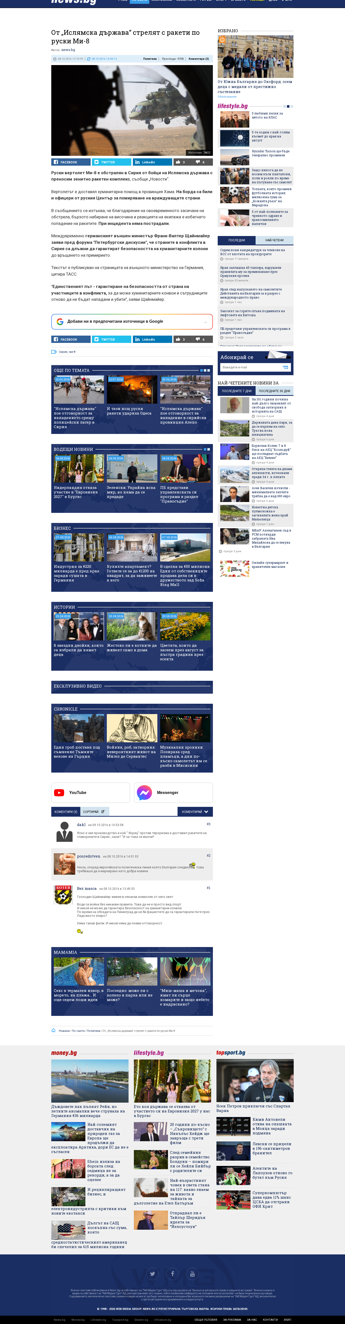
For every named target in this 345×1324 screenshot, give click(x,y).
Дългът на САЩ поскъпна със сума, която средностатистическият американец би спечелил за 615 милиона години (89, 1235)
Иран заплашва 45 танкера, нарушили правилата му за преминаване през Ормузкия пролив (250, 272)
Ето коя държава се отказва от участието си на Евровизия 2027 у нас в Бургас (172, 1111)
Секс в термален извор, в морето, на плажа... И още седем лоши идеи (79, 995)
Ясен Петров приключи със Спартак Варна (253, 1108)
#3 (208, 824)
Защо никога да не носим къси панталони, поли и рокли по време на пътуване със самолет (272, 176)
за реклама (232, 1319)
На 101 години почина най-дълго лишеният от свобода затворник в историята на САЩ (271, 405)
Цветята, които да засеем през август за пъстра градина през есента (182, 652)
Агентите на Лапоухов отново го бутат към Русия (272, 1173)
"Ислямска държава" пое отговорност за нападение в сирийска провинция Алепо (183, 415)
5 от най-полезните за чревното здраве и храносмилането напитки (270, 218)
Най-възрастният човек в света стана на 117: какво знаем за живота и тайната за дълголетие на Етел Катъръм (172, 1191)
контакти (270, 1319)
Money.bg (78, 1319)
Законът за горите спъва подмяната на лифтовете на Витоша (252, 313)
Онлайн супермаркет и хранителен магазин (270, 565)
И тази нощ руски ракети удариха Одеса (129, 410)
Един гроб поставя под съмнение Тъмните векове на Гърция (77, 751)
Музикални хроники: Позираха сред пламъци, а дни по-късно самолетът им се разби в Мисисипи (183, 756)
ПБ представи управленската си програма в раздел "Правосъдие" (179, 494)
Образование (227, 96)
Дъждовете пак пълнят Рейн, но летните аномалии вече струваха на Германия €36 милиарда (88, 1111)
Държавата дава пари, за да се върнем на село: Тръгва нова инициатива (272, 428)
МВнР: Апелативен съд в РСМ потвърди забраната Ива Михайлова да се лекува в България (271, 538)
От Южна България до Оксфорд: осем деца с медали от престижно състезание (255, 86)
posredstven (89, 856)
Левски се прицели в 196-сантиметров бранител (272, 1148)
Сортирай (90, 812)
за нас (252, 1319)
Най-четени (274, 240)
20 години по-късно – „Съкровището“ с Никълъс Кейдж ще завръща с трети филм (190, 1133)
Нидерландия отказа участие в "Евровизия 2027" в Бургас (76, 492)
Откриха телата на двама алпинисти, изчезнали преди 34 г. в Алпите (272, 473)
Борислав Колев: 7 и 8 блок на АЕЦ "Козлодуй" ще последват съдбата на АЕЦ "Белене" (271, 452)
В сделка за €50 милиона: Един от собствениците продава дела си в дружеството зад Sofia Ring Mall (185, 575)
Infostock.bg (162, 1319)
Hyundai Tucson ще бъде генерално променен (270, 153)
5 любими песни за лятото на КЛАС (267, 115)
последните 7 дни (237, 391)
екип (287, 1319)
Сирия (63, 352)
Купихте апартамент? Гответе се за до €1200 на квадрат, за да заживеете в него (132, 573)
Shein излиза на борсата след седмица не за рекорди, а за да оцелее (103, 1170)
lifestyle (234, 106)
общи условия (205, 1319)
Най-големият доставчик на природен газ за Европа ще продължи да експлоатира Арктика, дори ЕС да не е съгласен (90, 1138)
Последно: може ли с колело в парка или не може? (130, 995)
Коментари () (199, 59)
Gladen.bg (141, 1319)
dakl (81, 824)
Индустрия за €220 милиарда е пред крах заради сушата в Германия (76, 573)
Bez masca (87, 888)
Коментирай (192, 812)
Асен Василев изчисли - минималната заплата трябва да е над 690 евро (271, 492)
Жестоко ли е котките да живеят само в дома (132, 647)
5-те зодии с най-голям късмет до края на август (271, 136)
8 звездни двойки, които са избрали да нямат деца (79, 650)
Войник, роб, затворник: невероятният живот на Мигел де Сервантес (131, 751)
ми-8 (72, 352)
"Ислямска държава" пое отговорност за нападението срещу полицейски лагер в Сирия (75, 417)
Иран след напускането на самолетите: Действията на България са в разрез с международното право (251, 293)
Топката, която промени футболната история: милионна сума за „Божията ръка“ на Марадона (272, 197)
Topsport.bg (120, 1319)
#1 (208, 888)
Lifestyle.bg (98, 1319)
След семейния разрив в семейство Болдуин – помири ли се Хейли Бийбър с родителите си (190, 1161)
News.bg (59, 1319)
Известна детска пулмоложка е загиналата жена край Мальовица (270, 513)
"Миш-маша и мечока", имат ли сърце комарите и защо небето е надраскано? (184, 997)
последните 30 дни (274, 391)
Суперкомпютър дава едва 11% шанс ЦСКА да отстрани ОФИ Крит (272, 1199)
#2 (208, 856)
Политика (150, 59)
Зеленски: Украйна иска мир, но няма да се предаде (131, 492)
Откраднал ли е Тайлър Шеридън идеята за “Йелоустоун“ (188, 1220)
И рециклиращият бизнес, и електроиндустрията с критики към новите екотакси (88, 1201)
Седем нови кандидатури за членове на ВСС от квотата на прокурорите (252, 252)
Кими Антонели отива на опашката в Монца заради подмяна (272, 1126)
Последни (237, 240)
